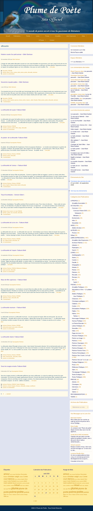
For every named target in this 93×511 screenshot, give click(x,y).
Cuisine (74, 260)
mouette (15, 212)
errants (9, 386)
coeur (21, 476)
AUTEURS (74, 230)
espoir (4, 270)
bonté (4, 356)
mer (12, 212)
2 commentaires (7, 157)
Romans (74, 277)
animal (4, 72)
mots (24, 485)
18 (38, 489)
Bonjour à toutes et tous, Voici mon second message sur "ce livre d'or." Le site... (81, 448)
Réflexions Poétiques (21, 268)
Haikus (74, 313)
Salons (74, 392)
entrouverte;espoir (7, 327)
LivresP (74, 389)
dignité (8, 185)
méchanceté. (9, 356)
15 (53, 486)
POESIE (10, 70)
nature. (27, 485)
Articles (74, 382)
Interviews (75, 387)
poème (13, 492)
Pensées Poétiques (78, 335)
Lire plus (52, 67)
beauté (14, 474)
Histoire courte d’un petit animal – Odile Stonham (16, 54)
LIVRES (73, 252)
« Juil (35, 501)
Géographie (75, 265)
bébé (8, 100)
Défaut (73, 235)
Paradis (36, 100)
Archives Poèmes (7, 126)
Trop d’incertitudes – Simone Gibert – (13, 195)
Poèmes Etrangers (77, 348)
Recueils (74, 275)
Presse (47, 36)
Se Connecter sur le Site (78, 50)
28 (50, 493)
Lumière (8, 485)
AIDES (73, 225)
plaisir (8, 155)
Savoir (74, 250)
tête (18, 297)
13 (46, 486)
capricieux (5, 297)
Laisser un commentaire (9, 74)
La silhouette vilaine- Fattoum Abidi (12, 337)
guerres (9, 127)
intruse (20, 100)
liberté (19, 185)
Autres (74, 257)
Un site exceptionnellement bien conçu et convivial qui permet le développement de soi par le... (80, 456)
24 (35, 493)
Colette (25, 476)
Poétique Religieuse (78, 362)
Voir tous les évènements (79, 191)
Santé (75, 282)
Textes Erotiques (77, 374)
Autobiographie (76, 255)
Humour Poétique (77, 321)
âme (7, 496)
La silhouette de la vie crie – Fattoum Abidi (14, 222)
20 (46, 489)
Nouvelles (5, 70)
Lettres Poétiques (77, 326)
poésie (26, 492)
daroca (11, 479)
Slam (73, 369)
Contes (74, 306)
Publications (17, 36)
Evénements (76, 218)
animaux (5, 100)
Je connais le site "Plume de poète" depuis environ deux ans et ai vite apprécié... (81, 429)
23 (57, 489)
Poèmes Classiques (78, 343)
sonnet (18, 494)
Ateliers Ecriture (76, 228)
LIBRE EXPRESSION (77, 238)
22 (53, 489)
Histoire (74, 267)
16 (57, 486)
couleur (15, 72)
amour (4, 185)
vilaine (20, 356)
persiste (8, 270)
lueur (13, 327)
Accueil (8, 36)
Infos (73, 220)
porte (16, 327)
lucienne (19, 483)
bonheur (5, 155)
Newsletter (75, 223)
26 (42, 493)
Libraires (74, 245)
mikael (17, 485)
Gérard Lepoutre (20, 481)
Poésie (28, 36)
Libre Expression (71, 36)
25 (38, 493)
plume (22, 72)
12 (42, 486)
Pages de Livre (76, 333)
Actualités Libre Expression (80, 240)
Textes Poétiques (20, 384)
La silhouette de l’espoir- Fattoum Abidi (13, 250)
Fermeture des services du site (80, 181)
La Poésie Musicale (78, 323)
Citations (74, 303)
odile (19, 72)
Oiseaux (18, 386)
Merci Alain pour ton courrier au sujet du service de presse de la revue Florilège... (80, 421)
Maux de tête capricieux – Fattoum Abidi (14, 280)
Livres (37, 36)
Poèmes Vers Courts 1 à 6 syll (10, 211)
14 (50, 486)
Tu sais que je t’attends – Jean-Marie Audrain (80, 90)
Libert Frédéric (75, 98)
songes (28, 386)
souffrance (32, 386)
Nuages (13, 386)
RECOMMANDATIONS (78, 394)
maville (12, 485)
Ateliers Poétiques (77, 294)
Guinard (13, 481)
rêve (8, 494)
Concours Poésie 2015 (80, 210)
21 (50, 489)
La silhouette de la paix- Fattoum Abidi (13, 110)
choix (11, 72)
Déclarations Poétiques (79, 308)
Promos (74, 233)
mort (21, 485)
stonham (35, 72)
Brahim (5, 476)
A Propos (41, 40)
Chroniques (75, 384)
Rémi (5, 494)
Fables (74, 311)
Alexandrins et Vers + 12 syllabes (82, 289)
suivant (8, 394)
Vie (18, 240)
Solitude (14, 494)
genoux (16, 100)
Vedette (73, 397)
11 (38, 486)
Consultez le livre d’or (77, 461)
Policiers (74, 272)
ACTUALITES (75, 205)
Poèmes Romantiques (78, 353)
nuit (5, 489)
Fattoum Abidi (13, 185)
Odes (73, 331)
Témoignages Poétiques (79, 372)
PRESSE (73, 379)
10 (35, 486)
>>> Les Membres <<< (78, 62)
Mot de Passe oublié (77, 52)
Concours (75, 208)
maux (9, 297)
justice (13, 127)
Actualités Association (78, 203)
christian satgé (13, 476)
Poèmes (14, 154)
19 (42, 489)
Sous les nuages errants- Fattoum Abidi (13, 366)
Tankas (75, 316)
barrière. (5, 212)
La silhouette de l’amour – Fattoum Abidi (14, 165)
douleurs (5, 386)
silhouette (30, 72)
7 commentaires (7, 101)
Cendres (5, 127)
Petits (39, 100)
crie (3, 240)
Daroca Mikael (17, 479)
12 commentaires (7, 242)
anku (11, 474)
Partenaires (75, 247)
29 (53, 493)
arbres (8, 72)
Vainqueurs (78, 213)
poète (25, 72)
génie (8, 212)
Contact (52, 40)
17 (35, 489)
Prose (74, 364)
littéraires (76, 215)
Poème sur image (77, 338)
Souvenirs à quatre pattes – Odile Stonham (15, 82)
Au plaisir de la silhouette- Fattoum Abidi (14, 137)
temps (26, 494)
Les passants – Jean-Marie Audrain (81, 114)
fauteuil (12, 100)
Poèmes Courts (76, 345)
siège (19, 127)
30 (57, 493)
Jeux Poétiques (78, 296)
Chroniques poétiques (78, 301)
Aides (83, 36)
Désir (26, 479)
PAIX (17, 127)
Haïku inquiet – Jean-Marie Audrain (81, 129)
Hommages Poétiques (78, 318)
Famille (74, 262)
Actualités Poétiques (78, 287)
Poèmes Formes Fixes (79, 350)
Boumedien (24, 474)
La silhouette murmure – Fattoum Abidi (13, 307)
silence (10, 494)
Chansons (75, 298)
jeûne (24, 100)
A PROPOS (74, 200)
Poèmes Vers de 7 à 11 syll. (80, 359)
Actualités (58, 36)
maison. (28, 100)
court (6, 479)
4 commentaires (7, 214)
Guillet (9, 481)
